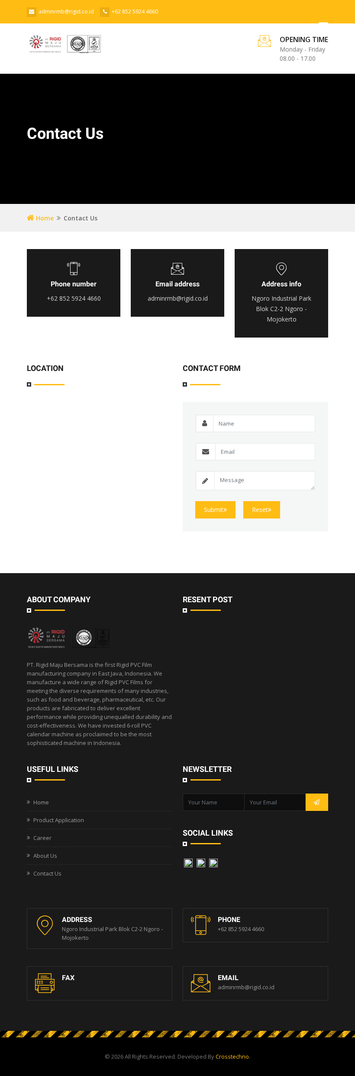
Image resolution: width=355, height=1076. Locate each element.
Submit (213, 509)
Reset (260, 509)
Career (42, 838)
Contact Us (47, 873)
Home (44, 218)
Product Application (58, 820)
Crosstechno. (233, 1056)
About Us (45, 855)
